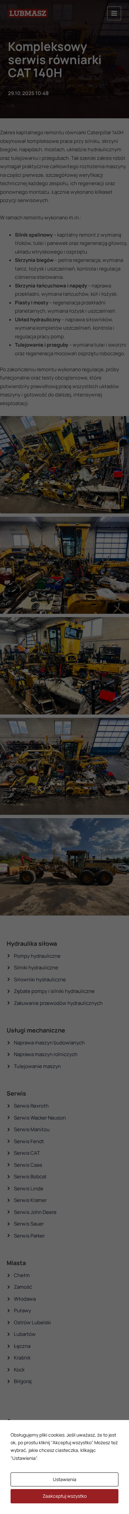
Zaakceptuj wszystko (65, 1496)
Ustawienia (64, 1479)
